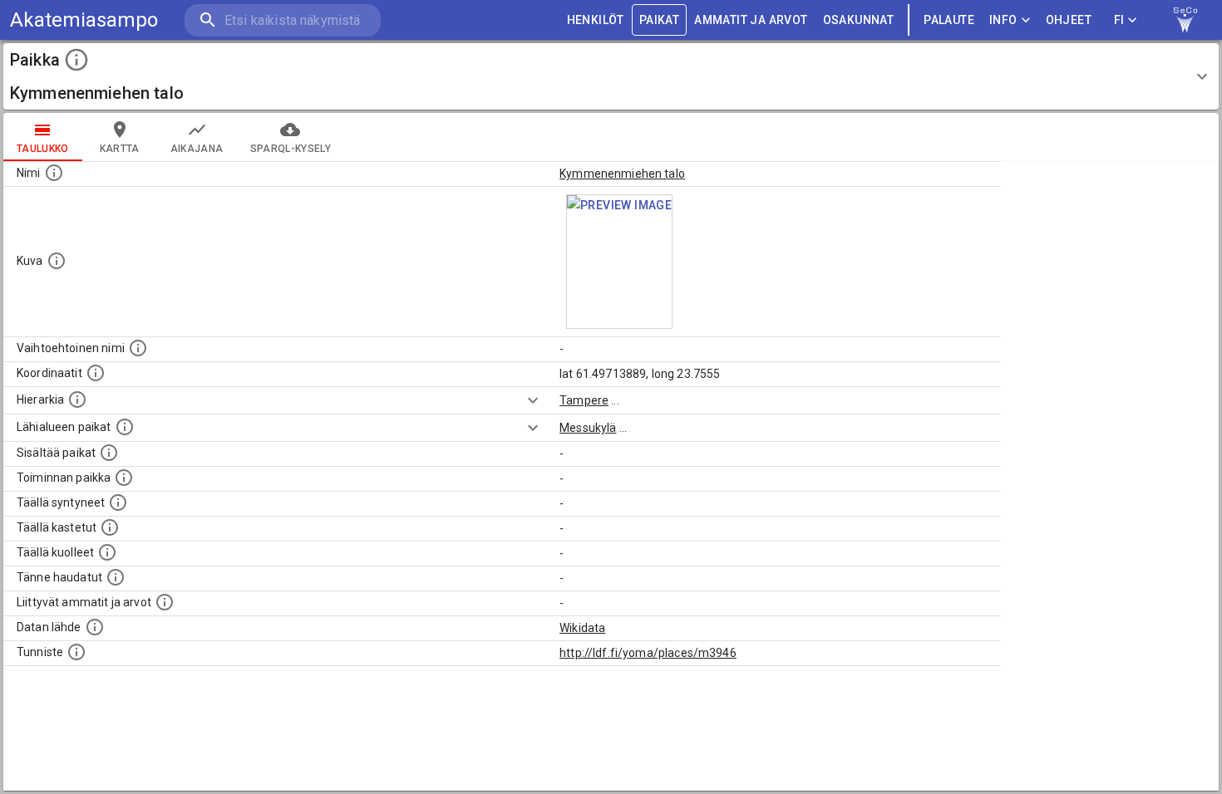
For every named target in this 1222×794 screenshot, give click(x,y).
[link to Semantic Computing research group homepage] (1185, 20)
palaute (949, 20)
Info (1003, 20)
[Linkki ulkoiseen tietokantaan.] (94, 627)
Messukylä (587, 427)
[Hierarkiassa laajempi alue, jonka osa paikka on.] (77, 399)
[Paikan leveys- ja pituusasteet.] (95, 373)
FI (1119, 20)
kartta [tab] (120, 148)
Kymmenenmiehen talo (622, 173)
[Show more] (533, 400)
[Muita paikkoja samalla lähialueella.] (124, 427)
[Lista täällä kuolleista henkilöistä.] (107, 552)
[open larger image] (619, 261)
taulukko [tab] (43, 148)
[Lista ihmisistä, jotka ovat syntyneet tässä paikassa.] (118, 502)
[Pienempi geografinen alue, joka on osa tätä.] (109, 452)
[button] (611, 76)
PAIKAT (659, 20)
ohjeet (1068, 20)
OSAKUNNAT (858, 20)
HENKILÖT (595, 20)
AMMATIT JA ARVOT (750, 20)
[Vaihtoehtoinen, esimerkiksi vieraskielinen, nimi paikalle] (138, 348)
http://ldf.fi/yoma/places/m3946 (648, 652)
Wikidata (582, 628)
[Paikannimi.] (54, 172)
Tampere (584, 400)
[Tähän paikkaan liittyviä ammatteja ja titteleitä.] (164, 602)
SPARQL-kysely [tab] (290, 148)
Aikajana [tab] (197, 148)
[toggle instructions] (76, 60)
